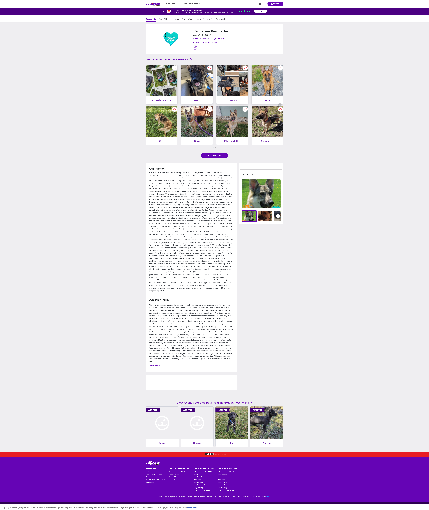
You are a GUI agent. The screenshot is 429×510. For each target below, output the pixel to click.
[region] (214, 507)
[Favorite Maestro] (245, 68)
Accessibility (236, 497)
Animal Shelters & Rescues (178, 477)
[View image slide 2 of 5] (265, 216)
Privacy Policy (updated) (221, 497)
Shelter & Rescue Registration (167, 497)
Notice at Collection (206, 497)
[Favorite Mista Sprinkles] (245, 109)
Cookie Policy (246, 497)
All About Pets (191, 4)
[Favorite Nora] (210, 109)
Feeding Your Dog (200, 479)
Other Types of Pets (176, 479)
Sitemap (182, 497)
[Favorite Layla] (280, 68)
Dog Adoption (199, 474)
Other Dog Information (202, 490)
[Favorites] (260, 4)
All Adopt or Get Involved (178, 471)
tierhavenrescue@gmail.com (205, 42)
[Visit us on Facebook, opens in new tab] (195, 47)
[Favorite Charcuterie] (280, 109)
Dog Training (198, 488)
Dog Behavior (199, 482)
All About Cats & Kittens (226, 471)
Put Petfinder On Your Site (155, 479)
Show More (154, 365)
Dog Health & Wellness (202, 485)
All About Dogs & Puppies (203, 471)
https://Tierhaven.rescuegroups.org (208, 38)
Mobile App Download (154, 474)
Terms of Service (192, 497)
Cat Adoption (223, 474)
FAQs (148, 471)
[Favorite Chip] (174, 109)
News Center (150, 477)
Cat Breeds (222, 477)
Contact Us (150, 482)
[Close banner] (164, 11)
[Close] (425, 507)
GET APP (260, 11)
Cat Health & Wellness (226, 485)
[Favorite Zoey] (210, 68)
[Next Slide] (278, 216)
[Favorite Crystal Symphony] (174, 68)
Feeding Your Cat (224, 479)
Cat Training (222, 488)
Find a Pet (170, 4)
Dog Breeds (198, 477)
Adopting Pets (174, 474)
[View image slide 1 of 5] (249, 216)
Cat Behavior (222, 482)
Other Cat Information (226, 490)
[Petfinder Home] (153, 4)
